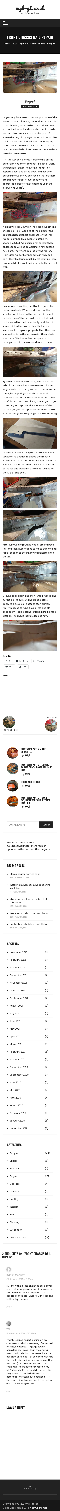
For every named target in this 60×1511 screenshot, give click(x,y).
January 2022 (17, 967)
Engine (13, 1176)
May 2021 (15, 1028)
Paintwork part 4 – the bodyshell (33, 750)
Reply (8, 1307)
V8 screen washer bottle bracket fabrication (28, 901)
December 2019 (18, 1128)
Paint (12, 1214)
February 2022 (18, 959)
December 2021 (18, 975)
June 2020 (15, 1082)
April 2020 (15, 1097)
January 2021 (17, 1059)
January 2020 (17, 1120)
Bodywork (30, 101)
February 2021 (17, 1051)
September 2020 (19, 1074)
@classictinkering (17, 846)
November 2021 (18, 982)
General (14, 1191)
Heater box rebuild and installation (29, 924)
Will (27, 755)
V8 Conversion (18, 1237)
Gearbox (15, 1183)
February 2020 (18, 1113)
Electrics (14, 1168)
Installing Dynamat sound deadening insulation (30, 886)
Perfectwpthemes (37, 1507)
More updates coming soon (25, 874)
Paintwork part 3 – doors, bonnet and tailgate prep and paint (36, 767)
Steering (14, 1222)
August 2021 (16, 1005)
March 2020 (16, 1105)
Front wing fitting (30, 782)
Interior (14, 1206)
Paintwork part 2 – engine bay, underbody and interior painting (36, 800)
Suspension (16, 1229)
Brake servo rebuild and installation (29, 913)
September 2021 (19, 998)
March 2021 (16, 1044)
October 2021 (17, 990)
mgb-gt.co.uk (30, 7)
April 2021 (15, 1036)
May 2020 (15, 1090)
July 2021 (14, 1013)
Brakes (13, 1160)
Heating (14, 1199)
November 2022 (18, 952)
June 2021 (15, 1021)
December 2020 (19, 1067)
